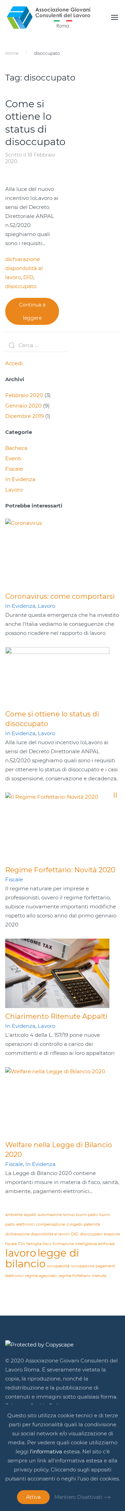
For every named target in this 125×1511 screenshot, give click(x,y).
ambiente (14, 1214)
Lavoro (14, 489)
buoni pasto (87, 1214)
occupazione (82, 1266)
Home (11, 53)
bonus (69, 1214)
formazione (63, 1244)
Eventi (13, 458)
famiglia (33, 1244)
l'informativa (46, 1451)
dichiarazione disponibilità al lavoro (24, 268)
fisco (47, 1244)
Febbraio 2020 (24, 395)
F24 (21, 1244)
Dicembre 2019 (24, 416)
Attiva (33, 1497)
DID (28, 277)
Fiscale (14, 468)
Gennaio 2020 (23, 405)
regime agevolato (41, 1276)
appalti (30, 1214)
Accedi (14, 363)
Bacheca (16, 448)
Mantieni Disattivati (78, 1497)
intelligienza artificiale (95, 1244)
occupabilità (58, 1266)
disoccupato (20, 286)
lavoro (20, 1253)
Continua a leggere (32, 311)
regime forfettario (74, 1276)
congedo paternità (83, 1224)
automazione (50, 1214)
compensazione (50, 1224)
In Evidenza (20, 479)
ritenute (99, 1276)
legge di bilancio (42, 1258)
